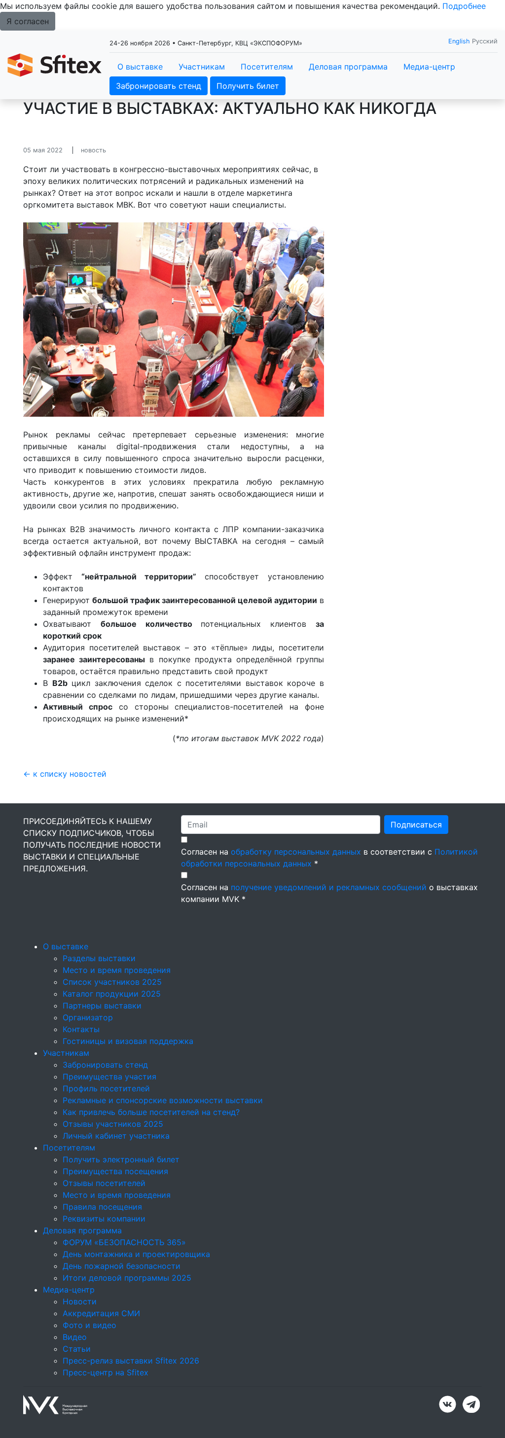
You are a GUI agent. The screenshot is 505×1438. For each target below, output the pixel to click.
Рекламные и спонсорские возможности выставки (163, 1100)
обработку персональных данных (296, 852)
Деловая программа (348, 67)
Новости (80, 1301)
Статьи (77, 1349)
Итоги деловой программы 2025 (127, 1278)
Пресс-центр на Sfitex (105, 1372)
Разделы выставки (99, 958)
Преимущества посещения (115, 1171)
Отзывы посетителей (104, 1183)
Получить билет (247, 86)
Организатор (88, 1017)
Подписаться (416, 824)
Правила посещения (102, 1207)
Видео (75, 1337)
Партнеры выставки (102, 1005)
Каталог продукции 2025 (112, 994)
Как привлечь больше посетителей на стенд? (151, 1112)
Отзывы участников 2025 (113, 1124)
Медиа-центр (429, 67)
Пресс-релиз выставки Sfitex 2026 (131, 1361)
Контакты (81, 1029)
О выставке (140, 67)
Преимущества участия (109, 1076)
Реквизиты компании (104, 1218)
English (459, 41)
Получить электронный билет (121, 1159)
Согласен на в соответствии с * (329, 857)
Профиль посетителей (106, 1088)
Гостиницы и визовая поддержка (128, 1041)
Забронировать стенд (158, 86)
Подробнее (464, 6)
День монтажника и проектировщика (136, 1254)
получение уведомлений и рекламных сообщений (329, 887)
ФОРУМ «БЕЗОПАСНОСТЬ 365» (124, 1242)
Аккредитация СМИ (101, 1313)
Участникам (202, 67)
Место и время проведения (117, 970)
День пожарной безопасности (121, 1266)
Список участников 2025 (112, 982)
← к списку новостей (65, 774)
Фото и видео (89, 1325)
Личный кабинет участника (116, 1136)
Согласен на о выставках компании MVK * (329, 893)
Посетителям (267, 67)
